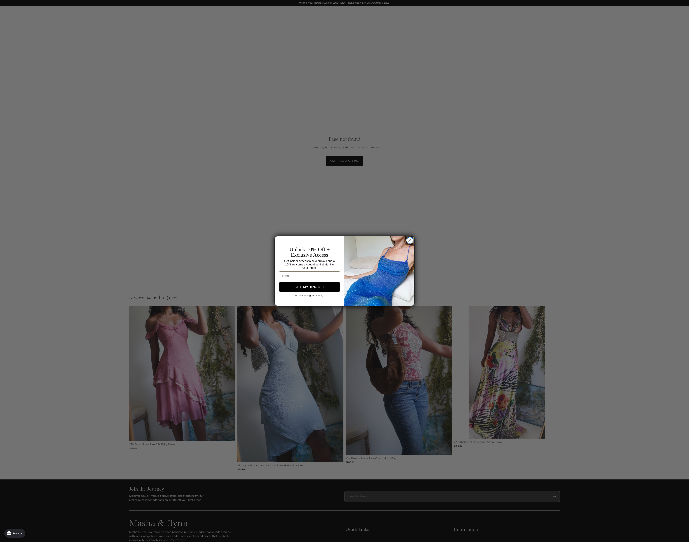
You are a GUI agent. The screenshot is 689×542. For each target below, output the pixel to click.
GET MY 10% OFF (309, 287)
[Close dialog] (410, 240)
